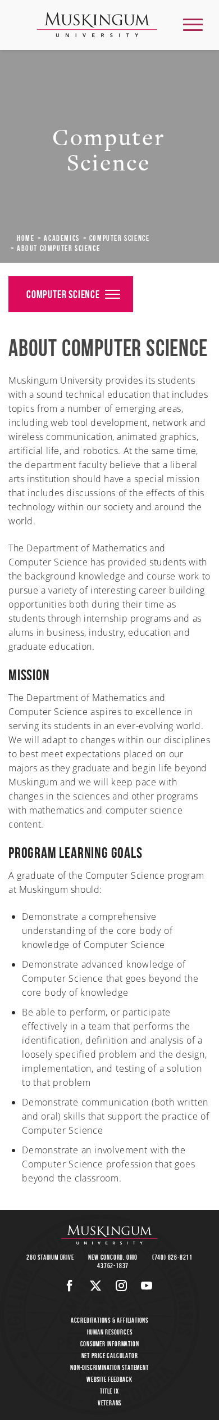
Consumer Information (109, 1343)
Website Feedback (109, 1379)
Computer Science (119, 237)
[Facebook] (70, 1285)
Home (25, 237)
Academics (61, 237)
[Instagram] (121, 1285)
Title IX (109, 1391)
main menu (193, 24)
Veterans (109, 1402)
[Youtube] (147, 1285)
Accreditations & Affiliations (109, 1320)
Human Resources (110, 1332)
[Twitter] (95, 1285)
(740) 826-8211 (172, 1257)
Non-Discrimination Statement (109, 1367)
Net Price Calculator (109, 1355)
